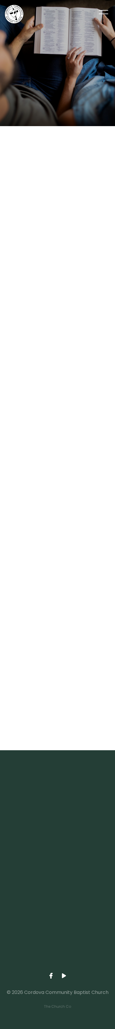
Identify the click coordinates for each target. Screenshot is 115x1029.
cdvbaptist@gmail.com (57, 815)
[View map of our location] (57, 882)
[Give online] (57, 932)
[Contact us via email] (57, 782)
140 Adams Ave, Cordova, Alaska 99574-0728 (57, 915)
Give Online (57, 965)
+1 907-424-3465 (57, 865)
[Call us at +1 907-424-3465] (57, 832)
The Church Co (57, 1006)
